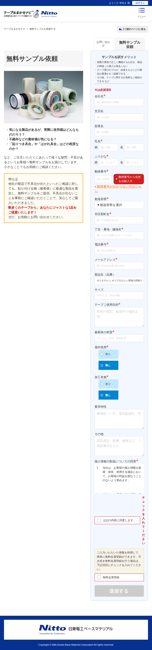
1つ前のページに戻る (134, 29)
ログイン (140, 3)
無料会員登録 (111, 577)
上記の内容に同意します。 (119, 520)
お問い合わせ (103, 43)
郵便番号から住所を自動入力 (130, 179)
